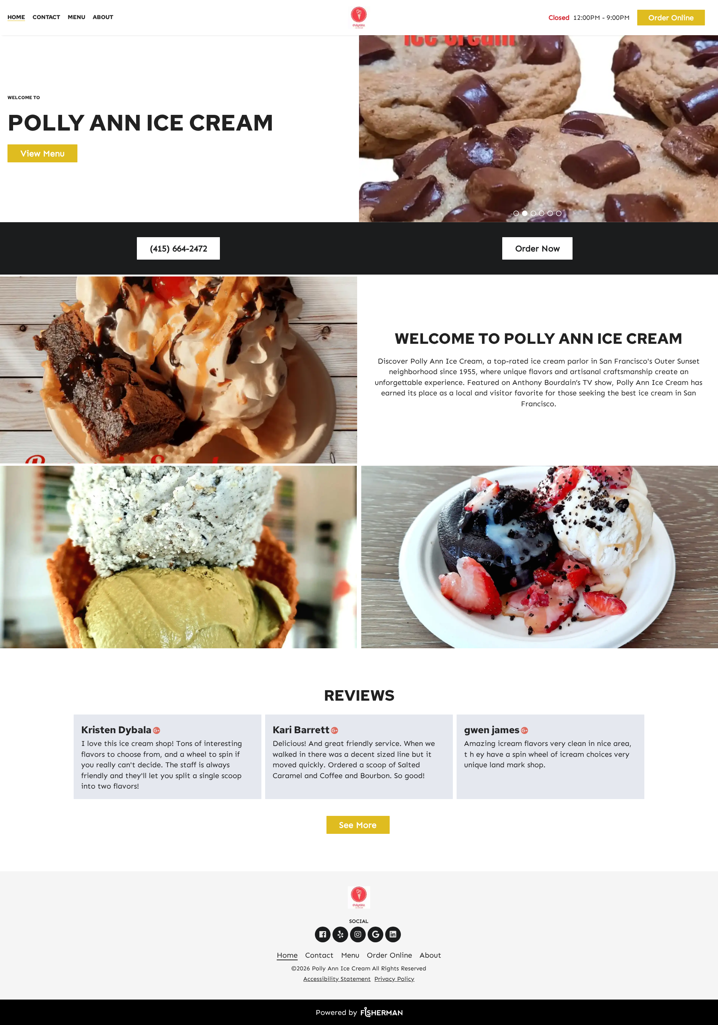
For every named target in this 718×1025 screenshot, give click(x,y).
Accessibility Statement (337, 978)
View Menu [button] (43, 153)
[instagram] (359, 934)
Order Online (671, 17)
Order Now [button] (537, 248)
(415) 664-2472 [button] (178, 248)
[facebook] (323, 934)
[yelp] (341, 934)
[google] (376, 934)
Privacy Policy (394, 978)
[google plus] (158, 730)
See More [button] (358, 825)
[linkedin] (394, 934)
